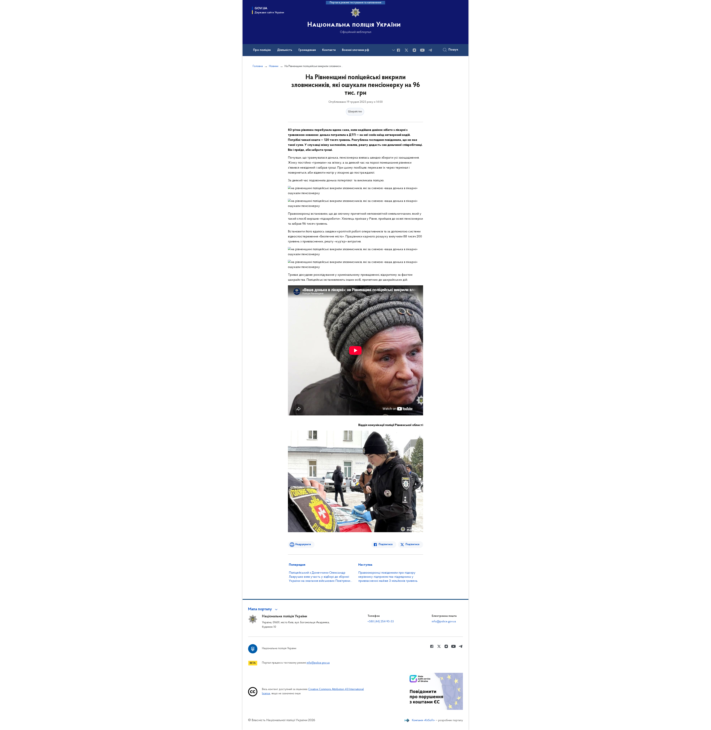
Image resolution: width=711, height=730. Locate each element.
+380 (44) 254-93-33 (381, 621)
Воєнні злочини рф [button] (355, 50)
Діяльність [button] (284, 50)
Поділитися (386, 544)
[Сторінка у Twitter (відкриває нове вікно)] (406, 50)
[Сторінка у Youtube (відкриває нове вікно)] (422, 50)
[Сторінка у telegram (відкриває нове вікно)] (430, 50)
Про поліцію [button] (262, 50)
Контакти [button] (329, 50)
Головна (258, 66)
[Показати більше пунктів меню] (393, 50)
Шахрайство (355, 111)
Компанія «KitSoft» (423, 720)
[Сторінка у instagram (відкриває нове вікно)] (414, 50)
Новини (273, 66)
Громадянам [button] (307, 50)
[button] (263, 609)
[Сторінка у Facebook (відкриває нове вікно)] (398, 50)
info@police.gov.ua (444, 621)
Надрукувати (303, 544)
